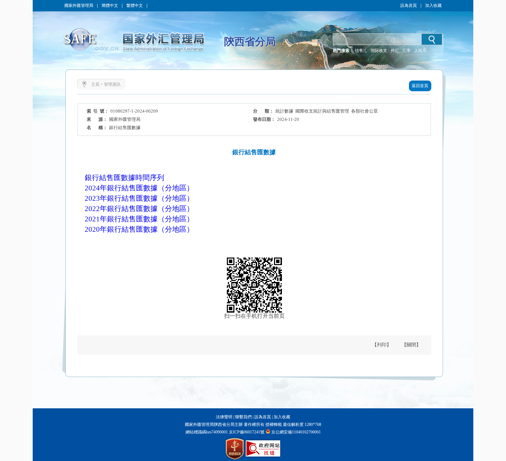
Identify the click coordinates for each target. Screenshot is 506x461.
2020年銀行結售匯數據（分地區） (139, 229)
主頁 (95, 84)
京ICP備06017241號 (246, 432)
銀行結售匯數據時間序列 (124, 178)
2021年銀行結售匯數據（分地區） (139, 219)
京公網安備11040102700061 (296, 432)
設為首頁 (408, 5)
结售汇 (361, 50)
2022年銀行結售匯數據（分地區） (139, 209)
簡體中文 (110, 5)
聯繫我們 (243, 417)
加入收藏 (433, 5)
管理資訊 (112, 84)
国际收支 (379, 50)
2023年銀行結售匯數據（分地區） (139, 198)
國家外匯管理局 (78, 5)
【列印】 (381, 344)
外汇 (395, 50)
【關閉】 (411, 344)
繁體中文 (134, 5)
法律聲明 (224, 417)
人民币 (420, 50)
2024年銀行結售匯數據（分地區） (139, 188)
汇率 (406, 50)
